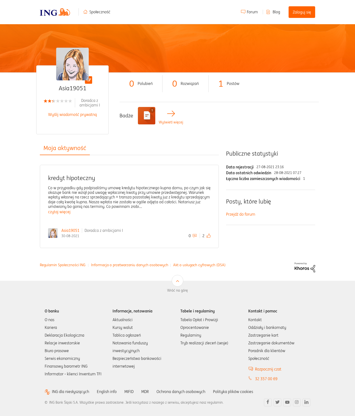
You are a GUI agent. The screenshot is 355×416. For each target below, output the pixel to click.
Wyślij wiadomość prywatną (72, 114)
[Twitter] (277, 402)
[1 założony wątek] (146, 115)
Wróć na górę (177, 290)
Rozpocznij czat (268, 369)
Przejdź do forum (240, 214)
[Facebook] (268, 402)
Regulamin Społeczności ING (62, 265)
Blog (276, 11)
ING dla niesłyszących (70, 391)
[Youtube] (287, 402)
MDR (145, 391)
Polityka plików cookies (233, 391)
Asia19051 (70, 230)
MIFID (129, 391)
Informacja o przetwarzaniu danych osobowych (129, 265)
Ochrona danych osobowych (180, 391)
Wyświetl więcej (171, 122)
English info (107, 391)
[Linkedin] (306, 402)
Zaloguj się (302, 12)
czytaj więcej (59, 211)
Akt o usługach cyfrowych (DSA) (199, 265)
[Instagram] (297, 402)
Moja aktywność (64, 148)
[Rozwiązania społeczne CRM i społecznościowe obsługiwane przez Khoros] (305, 267)
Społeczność (99, 11)
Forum (252, 11)
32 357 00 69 (266, 378)
